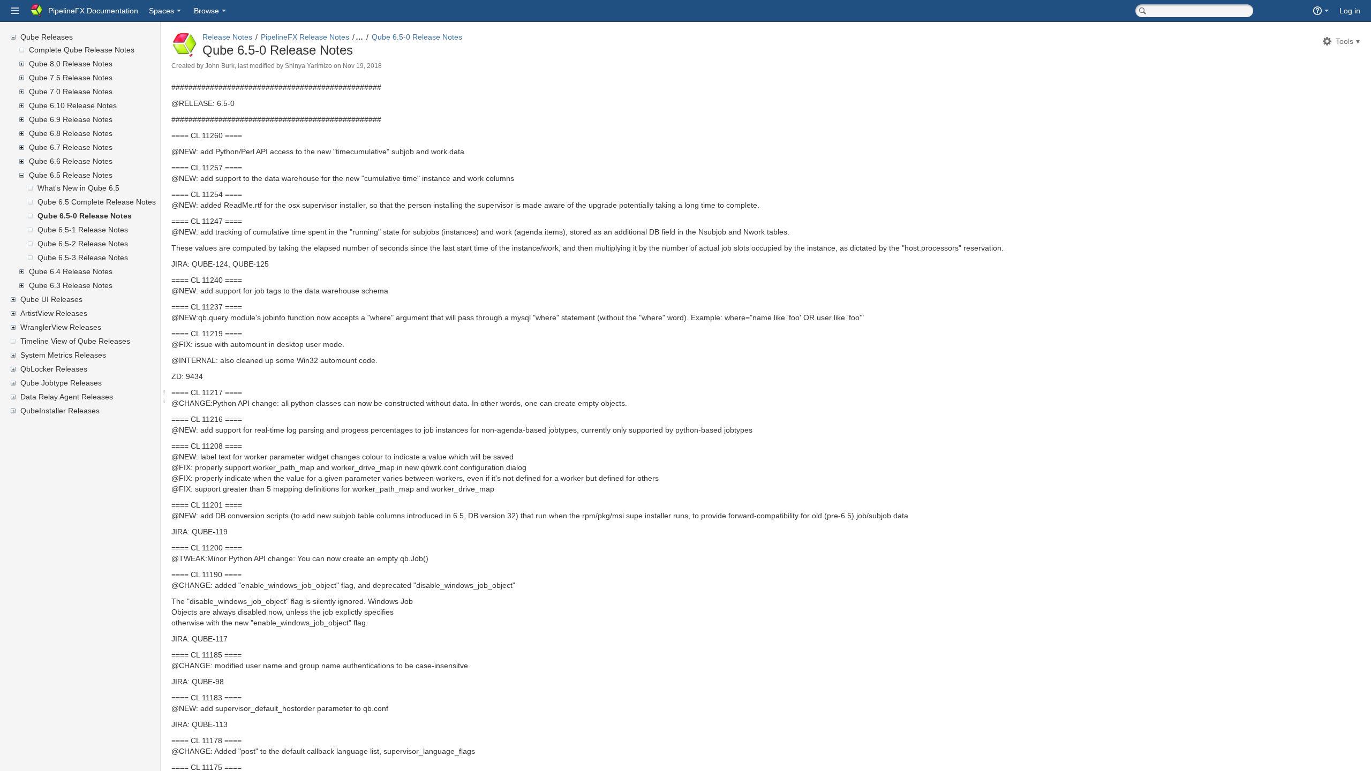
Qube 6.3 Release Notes (70, 285)
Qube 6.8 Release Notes (70, 133)
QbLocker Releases (53, 369)
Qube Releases (46, 37)
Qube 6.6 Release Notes (70, 161)
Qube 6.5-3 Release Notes (82, 257)
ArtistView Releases (53, 313)
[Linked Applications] (15, 10)
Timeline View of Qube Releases (75, 341)
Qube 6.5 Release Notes (70, 175)
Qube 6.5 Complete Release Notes (96, 202)
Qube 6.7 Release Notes (70, 147)
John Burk (220, 66)
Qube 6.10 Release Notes (73, 105)
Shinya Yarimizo (308, 66)
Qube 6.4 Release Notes (70, 271)
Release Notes (227, 37)
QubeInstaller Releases (60, 410)
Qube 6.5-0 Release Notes (84, 215)
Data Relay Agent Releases (66, 396)
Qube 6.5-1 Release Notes (82, 229)
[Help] (1321, 10)
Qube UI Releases (51, 299)
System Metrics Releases (63, 355)
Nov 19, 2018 (362, 66)
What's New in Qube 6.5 (78, 188)
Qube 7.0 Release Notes (70, 91)
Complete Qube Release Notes (81, 50)
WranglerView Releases (60, 327)
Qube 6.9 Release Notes (70, 119)
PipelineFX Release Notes (305, 37)
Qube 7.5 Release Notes (70, 77)
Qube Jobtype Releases (61, 383)
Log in (1349, 10)
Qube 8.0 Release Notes (70, 63)
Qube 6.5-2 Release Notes (82, 243)
